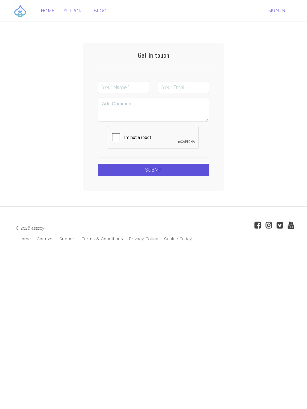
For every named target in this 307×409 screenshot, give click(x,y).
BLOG (100, 10)
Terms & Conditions (102, 238)
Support (67, 238)
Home (25, 238)
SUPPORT (74, 10)
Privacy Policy (143, 238)
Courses (45, 238)
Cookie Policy (178, 238)
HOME (48, 10)
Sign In (276, 10)
